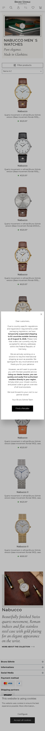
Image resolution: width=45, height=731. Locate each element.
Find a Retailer (22, 408)
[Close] (41, 314)
